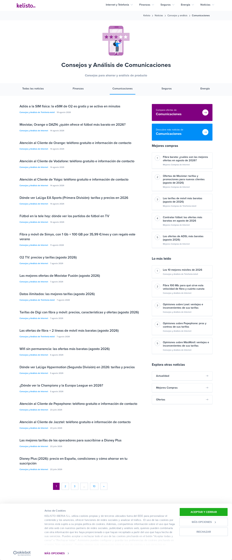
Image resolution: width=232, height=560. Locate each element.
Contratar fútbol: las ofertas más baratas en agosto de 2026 (182, 219)
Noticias (205, 4)
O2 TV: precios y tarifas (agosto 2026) (48, 257)
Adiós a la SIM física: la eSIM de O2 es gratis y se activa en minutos (70, 106)
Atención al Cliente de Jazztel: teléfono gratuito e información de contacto (75, 422)
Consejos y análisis (177, 15)
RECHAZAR (204, 531)
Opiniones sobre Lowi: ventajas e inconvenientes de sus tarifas (183, 306)
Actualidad (162, 376)
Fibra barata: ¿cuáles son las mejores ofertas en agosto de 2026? (185, 158)
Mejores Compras (167, 387)
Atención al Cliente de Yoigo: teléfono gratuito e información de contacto (74, 180)
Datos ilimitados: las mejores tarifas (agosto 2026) (57, 294)
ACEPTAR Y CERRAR (204, 512)
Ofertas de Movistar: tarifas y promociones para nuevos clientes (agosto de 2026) (184, 179)
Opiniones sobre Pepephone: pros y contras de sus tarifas (184, 325)
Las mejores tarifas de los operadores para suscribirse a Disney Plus (70, 440)
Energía (185, 4)
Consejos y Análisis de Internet (34, 130)
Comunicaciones (122, 88)
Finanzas (144, 4)
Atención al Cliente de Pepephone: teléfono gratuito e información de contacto (78, 404)
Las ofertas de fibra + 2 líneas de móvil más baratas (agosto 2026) (69, 331)
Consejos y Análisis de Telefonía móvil (37, 112)
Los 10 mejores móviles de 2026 (182, 270)
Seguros (165, 4)
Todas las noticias (33, 88)
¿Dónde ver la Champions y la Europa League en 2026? (61, 385)
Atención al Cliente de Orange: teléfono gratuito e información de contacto (75, 143)
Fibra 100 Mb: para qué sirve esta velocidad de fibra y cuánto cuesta (183, 287)
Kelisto (146, 15)
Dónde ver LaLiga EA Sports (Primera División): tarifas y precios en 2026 (74, 198)
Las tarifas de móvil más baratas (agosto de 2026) (182, 200)
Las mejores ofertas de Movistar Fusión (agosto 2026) (60, 276)
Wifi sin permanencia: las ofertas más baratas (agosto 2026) (65, 349)
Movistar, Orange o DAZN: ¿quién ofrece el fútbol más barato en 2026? (73, 125)
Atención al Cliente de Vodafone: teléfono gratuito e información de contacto (77, 161)
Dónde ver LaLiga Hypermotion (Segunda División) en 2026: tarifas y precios (77, 367)
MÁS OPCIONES (54, 553)
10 (94, 486)
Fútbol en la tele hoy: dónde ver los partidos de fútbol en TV (64, 216)
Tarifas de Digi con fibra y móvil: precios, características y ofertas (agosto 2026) (79, 312)
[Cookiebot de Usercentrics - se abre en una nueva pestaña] (22, 553)
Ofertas (160, 399)
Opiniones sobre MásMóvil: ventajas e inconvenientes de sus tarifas (186, 344)
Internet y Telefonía (117, 4)
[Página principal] (26, 5)
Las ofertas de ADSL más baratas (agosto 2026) (183, 238)
